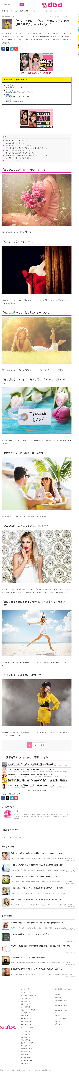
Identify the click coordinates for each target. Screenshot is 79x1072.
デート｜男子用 (25, 1046)
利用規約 (57, 1015)
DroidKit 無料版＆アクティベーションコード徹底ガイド (31, 934)
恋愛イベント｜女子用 (27, 1027)
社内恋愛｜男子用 (26, 1063)
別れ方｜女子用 (25, 1013)
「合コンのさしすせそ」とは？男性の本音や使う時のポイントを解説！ (37, 888)
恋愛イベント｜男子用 (27, 1043)
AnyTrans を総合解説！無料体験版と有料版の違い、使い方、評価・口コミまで (40, 946)
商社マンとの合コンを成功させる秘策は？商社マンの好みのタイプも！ (37, 853)
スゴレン (17, 811)
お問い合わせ (58, 1024)
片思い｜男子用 (25, 1040)
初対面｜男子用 (25, 1037)
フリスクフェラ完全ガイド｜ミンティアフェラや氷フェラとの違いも (36, 969)
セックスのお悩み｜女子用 (28, 995)
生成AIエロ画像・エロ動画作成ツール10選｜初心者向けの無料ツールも (37, 923)
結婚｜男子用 (24, 1054)
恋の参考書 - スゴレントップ (9, 11)
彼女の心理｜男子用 (26, 1048)
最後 (42, 745)
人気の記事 (58, 997)
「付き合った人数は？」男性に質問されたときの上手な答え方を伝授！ (37, 865)
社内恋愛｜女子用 (26, 1024)
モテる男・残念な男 (26, 1060)
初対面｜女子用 (23, 11)
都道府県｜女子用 (26, 1018)
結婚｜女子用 (24, 1015)
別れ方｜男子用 (25, 1051)
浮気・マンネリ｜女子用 (28, 1010)
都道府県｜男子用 (26, 1057)
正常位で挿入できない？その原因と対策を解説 (28, 957)
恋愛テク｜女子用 (26, 1004)
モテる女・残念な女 (26, 1021)
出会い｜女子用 (25, 998)
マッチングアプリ (26, 992)
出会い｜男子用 (25, 1034)
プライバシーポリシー (61, 1018)
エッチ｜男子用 (25, 1031)
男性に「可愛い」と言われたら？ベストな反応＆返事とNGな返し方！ (37, 899)
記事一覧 (57, 994)
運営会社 (57, 1021)
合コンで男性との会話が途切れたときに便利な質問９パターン (34, 876)
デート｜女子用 (25, 1007)
